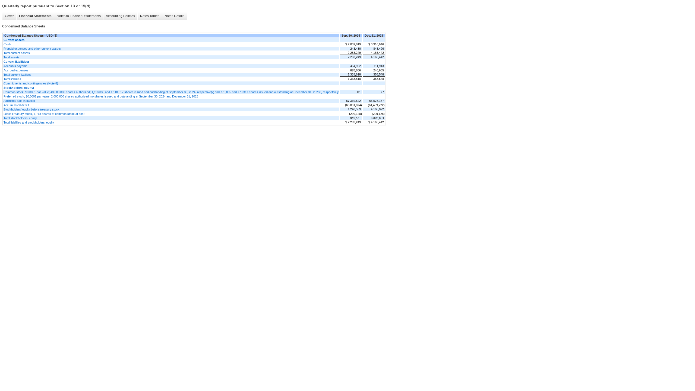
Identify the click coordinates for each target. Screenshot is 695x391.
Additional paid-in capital (19, 100)
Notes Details (174, 16)
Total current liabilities (17, 74)
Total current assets (17, 53)
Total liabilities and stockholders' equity (29, 122)
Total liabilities (12, 79)
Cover (9, 16)
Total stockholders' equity (20, 118)
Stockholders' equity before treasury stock (31, 109)
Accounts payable (15, 66)
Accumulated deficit (16, 105)
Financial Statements (35, 16)
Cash (7, 44)
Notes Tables (149, 16)
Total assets (12, 57)
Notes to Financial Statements (79, 16)
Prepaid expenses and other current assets (32, 48)
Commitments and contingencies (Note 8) (31, 83)
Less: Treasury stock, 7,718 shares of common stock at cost (44, 113)
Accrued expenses (16, 70)
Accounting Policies (120, 16)
